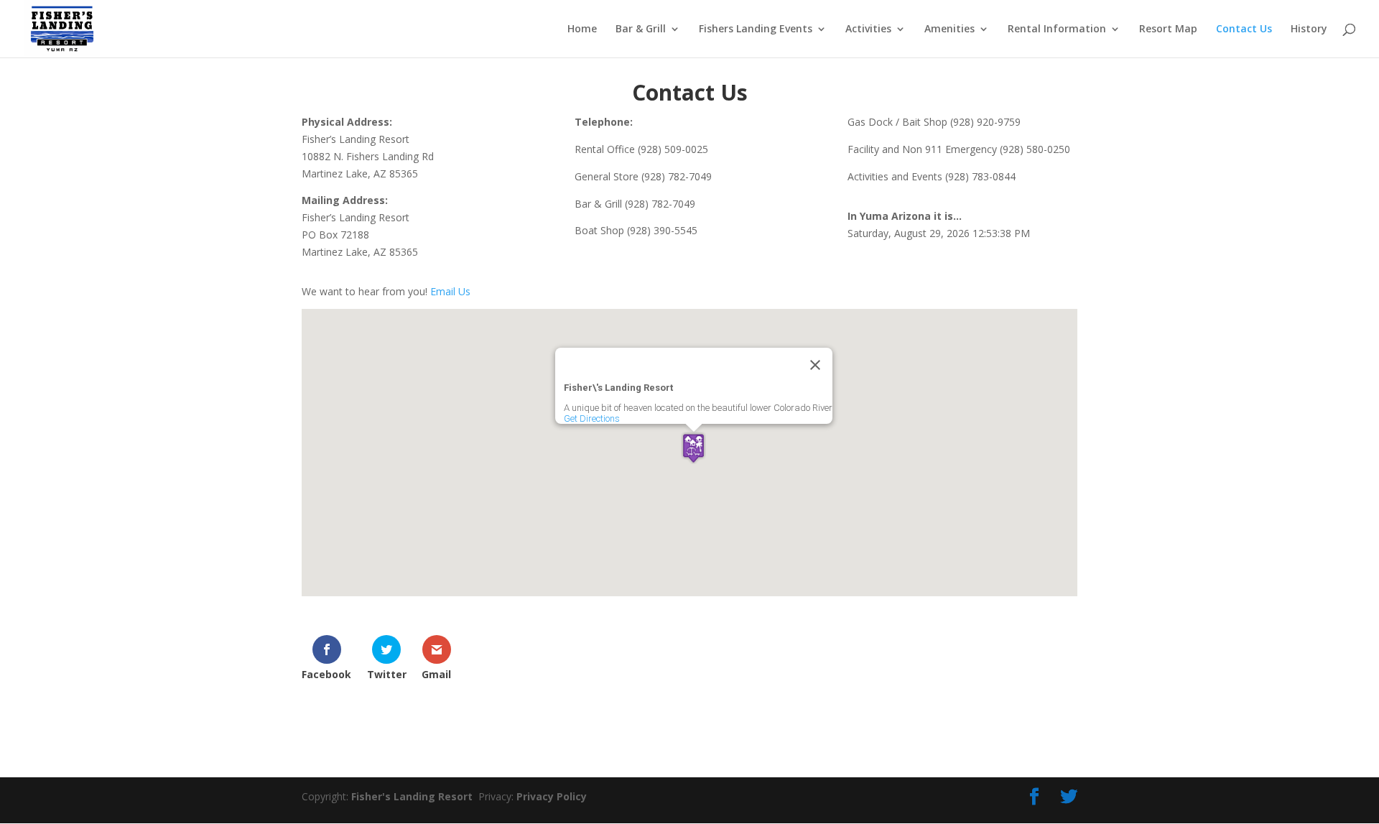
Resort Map (1168, 29)
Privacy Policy (551, 796)
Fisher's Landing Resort (414, 796)
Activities (868, 29)
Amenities (949, 29)
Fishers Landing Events (755, 29)
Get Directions (592, 418)
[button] (693, 448)
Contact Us (1244, 29)
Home (582, 29)
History (1309, 29)
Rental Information (1057, 29)
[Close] (815, 365)
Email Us (450, 291)
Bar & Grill (641, 29)
